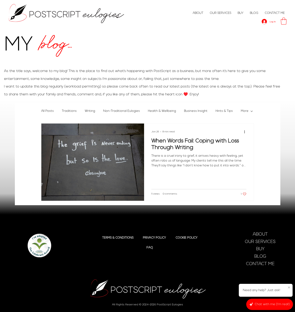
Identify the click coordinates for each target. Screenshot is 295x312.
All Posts (47, 111)
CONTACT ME (260, 264)
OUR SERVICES (260, 242)
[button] (284, 21)
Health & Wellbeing (162, 111)
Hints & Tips (224, 111)
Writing (90, 111)
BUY (260, 249)
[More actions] (245, 131)
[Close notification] (289, 287)
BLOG (260, 256)
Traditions (69, 111)
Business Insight (196, 111)
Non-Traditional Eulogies (121, 111)
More (244, 111)
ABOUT (260, 234)
